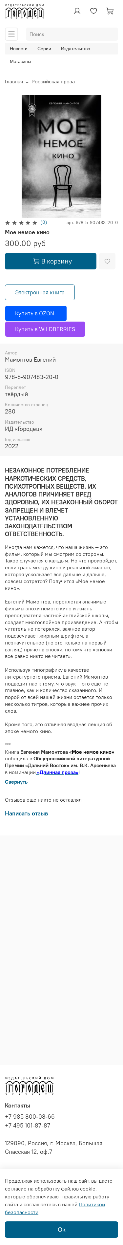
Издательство (75, 48)
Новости (19, 48)
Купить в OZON (36, 313)
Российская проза (53, 81)
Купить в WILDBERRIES (45, 329)
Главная (14, 81)
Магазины (20, 61)
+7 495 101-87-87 (27, 1125)
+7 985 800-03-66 (30, 1116)
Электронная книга (40, 292)
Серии (44, 48)
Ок (62, 1229)
